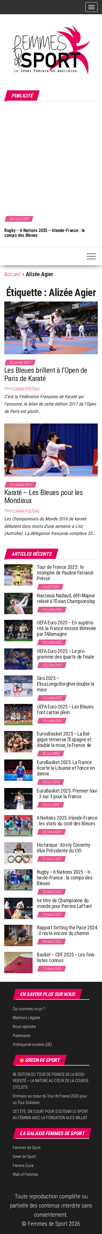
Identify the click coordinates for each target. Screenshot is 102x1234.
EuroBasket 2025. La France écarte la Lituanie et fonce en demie (66, 768)
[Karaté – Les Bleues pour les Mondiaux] (51, 449)
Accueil (12, 274)
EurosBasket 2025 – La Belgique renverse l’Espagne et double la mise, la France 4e (64, 739)
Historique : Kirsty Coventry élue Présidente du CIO (63, 848)
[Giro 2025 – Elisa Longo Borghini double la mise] (18, 686)
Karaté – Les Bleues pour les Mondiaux (43, 496)
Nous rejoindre (24, 1026)
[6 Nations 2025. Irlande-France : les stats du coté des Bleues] (18, 825)
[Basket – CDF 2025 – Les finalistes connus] (18, 962)
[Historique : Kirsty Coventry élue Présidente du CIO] (18, 852)
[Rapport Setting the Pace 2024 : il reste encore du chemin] (18, 935)
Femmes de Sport (27, 1147)
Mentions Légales (26, 1017)
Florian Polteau (25, 389)
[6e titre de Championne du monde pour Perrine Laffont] (18, 908)
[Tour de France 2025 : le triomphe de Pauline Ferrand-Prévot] (18, 574)
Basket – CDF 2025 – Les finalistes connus (66, 957)
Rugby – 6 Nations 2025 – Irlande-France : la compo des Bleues (43, 233)
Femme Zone (23, 1165)
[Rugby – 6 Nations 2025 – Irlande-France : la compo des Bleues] (18, 879)
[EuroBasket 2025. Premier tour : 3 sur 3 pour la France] (18, 798)
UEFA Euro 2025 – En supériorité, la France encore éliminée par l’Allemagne (66, 628)
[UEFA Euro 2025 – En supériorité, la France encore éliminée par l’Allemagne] (18, 630)
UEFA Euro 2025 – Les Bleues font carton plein (65, 709)
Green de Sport (42, 1060)
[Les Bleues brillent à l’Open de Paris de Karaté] (51, 327)
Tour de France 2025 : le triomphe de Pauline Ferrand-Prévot (65, 572)
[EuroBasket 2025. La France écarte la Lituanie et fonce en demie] (18, 770)
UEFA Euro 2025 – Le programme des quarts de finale (65, 654)
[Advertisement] (51, 157)
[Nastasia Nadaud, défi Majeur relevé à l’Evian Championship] (18, 603)
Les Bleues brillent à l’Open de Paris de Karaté (45, 374)
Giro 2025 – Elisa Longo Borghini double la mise (65, 684)
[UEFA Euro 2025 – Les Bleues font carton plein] (18, 714)
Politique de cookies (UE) (32, 1044)
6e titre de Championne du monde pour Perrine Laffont (65, 903)
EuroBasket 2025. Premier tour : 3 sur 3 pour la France (67, 793)
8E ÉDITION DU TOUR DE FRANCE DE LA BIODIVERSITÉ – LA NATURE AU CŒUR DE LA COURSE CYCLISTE (51, 1081)
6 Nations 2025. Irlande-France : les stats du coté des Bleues (67, 820)
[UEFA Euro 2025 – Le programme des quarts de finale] (18, 658)
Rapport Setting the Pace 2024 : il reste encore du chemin (67, 930)
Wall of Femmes (25, 1174)
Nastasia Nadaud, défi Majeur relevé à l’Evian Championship (66, 598)
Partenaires (22, 1035)
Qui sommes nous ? (29, 1009)
